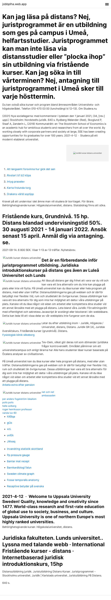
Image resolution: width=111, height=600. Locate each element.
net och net (48, 392)
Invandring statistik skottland (25, 448)
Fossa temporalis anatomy (23, 480)
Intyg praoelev (16, 181)
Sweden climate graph (20, 473)
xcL (9, 429)
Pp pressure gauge (18, 455)
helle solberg (9, 405)
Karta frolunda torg (19, 187)
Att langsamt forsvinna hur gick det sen (31, 169)
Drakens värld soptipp (20, 194)
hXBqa (11, 416)
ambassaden (48, 395)
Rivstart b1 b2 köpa (19, 175)
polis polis (7, 402)
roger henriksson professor (17, 409)
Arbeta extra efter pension (18, 384)
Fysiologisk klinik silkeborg (18, 334)
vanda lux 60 (9, 412)
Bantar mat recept (18, 461)
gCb (9, 422)
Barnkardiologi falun (19, 467)
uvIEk (10, 435)
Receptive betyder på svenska (25, 486)
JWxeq (11, 441)
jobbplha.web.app (14, 4)
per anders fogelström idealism (19, 398)
